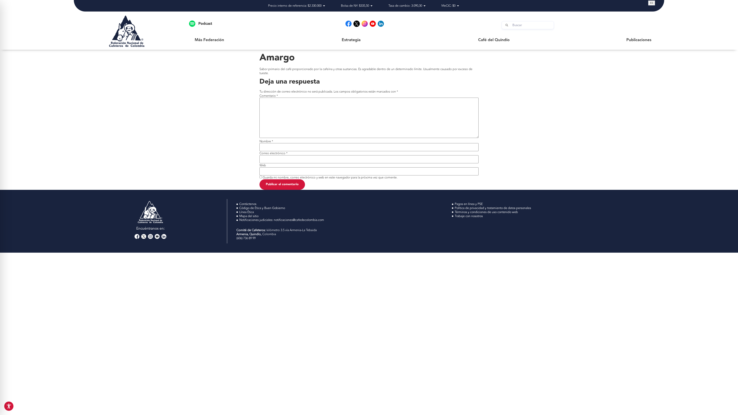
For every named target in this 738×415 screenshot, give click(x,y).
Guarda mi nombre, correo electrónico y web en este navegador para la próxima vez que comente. (330, 177)
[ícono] (356, 24)
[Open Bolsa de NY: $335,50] (371, 5)
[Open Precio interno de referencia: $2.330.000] (324, 5)
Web (262, 165)
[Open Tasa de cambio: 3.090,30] (424, 5)
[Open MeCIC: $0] (458, 5)
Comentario (268, 95)
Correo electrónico (273, 153)
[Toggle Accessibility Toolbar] (9, 406)
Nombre (266, 141)
